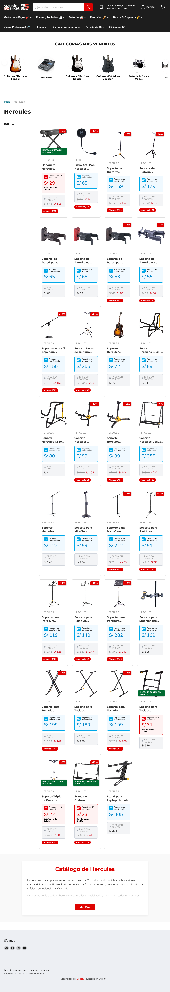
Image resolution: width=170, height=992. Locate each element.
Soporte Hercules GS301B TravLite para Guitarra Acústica (151, 350)
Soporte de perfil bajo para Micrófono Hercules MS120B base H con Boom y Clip (53, 350)
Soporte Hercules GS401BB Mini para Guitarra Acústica (83, 440)
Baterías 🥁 (76, 17)
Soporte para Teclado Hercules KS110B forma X (85, 709)
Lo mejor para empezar (67, 27)
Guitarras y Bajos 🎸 (17, 17)
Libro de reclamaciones (15, 970)
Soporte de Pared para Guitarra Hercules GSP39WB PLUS (150, 261)
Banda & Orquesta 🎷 (127, 17)
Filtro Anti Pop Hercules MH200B (84, 167)
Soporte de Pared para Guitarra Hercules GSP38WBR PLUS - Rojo (82, 261)
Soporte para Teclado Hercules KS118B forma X (118, 709)
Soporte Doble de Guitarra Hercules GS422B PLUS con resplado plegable (86, 350)
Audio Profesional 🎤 (17, 27)
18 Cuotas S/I (117, 27)
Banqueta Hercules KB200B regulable (48, 167)
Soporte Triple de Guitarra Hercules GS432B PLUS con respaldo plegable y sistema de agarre (53, 798)
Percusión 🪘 (98, 17)
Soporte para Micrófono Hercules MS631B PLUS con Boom (118, 529)
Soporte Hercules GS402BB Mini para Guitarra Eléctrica (117, 440)
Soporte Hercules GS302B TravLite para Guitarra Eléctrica (53, 440)
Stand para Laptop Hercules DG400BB (118, 798)
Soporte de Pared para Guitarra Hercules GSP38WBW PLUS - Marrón (117, 261)
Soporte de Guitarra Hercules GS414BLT (147, 170)
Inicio (7, 101)
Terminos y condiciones (41, 970)
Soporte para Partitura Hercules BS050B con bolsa (148, 529)
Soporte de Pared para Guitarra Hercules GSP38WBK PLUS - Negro (51, 261)
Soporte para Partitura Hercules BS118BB (83, 619)
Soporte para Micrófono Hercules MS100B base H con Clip (85, 529)
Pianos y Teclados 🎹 (49, 17)
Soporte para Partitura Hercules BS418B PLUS (118, 619)
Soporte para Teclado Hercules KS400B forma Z (150, 709)
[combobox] (58, 7)
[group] (15, 67)
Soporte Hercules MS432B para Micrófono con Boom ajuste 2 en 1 (52, 529)
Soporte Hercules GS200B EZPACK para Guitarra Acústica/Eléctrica (118, 350)
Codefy (81, 978)
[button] (165, 62)
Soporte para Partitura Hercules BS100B (53, 619)
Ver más (85, 907)
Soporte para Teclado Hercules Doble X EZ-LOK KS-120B (52, 709)
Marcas (42, 27)
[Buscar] (88, 7)
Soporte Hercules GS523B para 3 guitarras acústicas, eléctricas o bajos (151, 440)
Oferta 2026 (94, 27)
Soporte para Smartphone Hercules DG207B (148, 619)
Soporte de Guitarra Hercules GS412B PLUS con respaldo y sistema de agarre (118, 170)
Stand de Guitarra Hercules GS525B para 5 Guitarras (86, 798)
